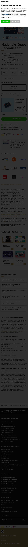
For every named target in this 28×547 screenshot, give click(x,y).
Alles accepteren (5, 21)
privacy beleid (5, 14)
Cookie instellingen (15, 21)
